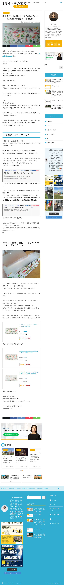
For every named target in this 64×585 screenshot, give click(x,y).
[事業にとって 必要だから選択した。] (49, 193)
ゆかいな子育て (51, 142)
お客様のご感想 (51, 130)
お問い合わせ (22, 6)
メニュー (27, 2)
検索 (46, 64)
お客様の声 (36, 2)
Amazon (22, 338)
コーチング (50, 121)
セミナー (49, 125)
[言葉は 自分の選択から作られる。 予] (58, 193)
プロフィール (19, 2)
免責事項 (18, 583)
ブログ (44, 2)
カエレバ (25, 331)
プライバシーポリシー (9, 583)
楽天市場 (28, 338)
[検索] (61, 67)
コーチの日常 (6, 12)
